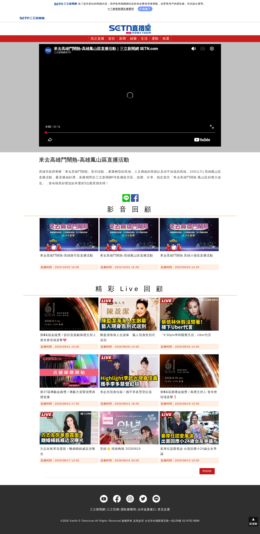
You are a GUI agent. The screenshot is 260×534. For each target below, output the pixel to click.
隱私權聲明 (128, 509)
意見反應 (164, 509)
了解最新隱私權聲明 (122, 8)
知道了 (146, 8)
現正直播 (97, 38)
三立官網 (113, 509)
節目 (111, 38)
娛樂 (133, 38)
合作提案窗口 (147, 509)
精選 (166, 38)
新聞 (122, 38)
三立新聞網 (97, 509)
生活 (144, 38)
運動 (155, 38)
